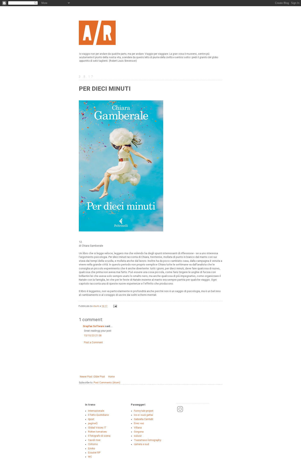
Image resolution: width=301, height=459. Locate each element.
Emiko (91, 448)
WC (90, 456)
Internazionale (96, 410)
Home (111, 376)
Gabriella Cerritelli (143, 419)
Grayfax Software (93, 326)
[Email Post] (115, 306)
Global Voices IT (97, 427)
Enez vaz (139, 423)
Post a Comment (93, 342)
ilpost (91, 419)
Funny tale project (143, 410)
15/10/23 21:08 (93, 335)
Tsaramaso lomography (147, 440)
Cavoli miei (94, 440)
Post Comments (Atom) (107, 382)
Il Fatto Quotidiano (98, 415)
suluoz (138, 435)
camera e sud (141, 444)
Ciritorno (93, 444)
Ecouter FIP (94, 452)
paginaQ (92, 423)
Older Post (99, 376)
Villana (138, 427)
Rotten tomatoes (97, 431)
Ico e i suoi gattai (143, 415)
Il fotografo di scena (99, 435)
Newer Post (86, 376)
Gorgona (139, 431)
